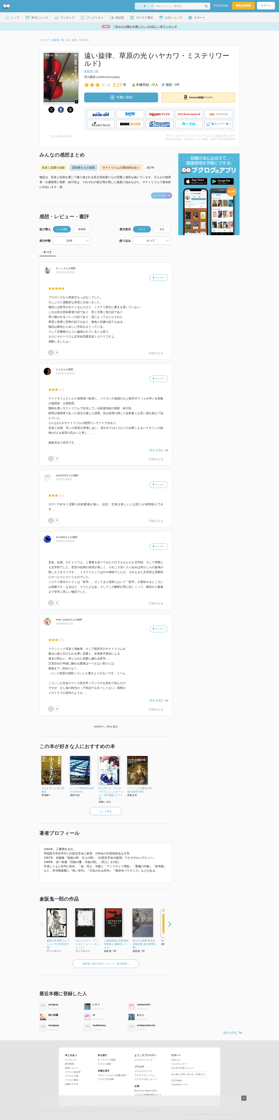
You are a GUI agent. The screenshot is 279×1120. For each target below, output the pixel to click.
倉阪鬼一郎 (91, 71)
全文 (162, 229)
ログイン (266, 5)
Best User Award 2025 (145, 1090)
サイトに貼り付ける (61, 135)
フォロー (159, 277)
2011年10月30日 (65, 272)
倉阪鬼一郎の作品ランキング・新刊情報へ (106, 963)
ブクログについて (143, 1060)
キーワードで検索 (107, 1060)
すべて (47, 252)
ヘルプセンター (179, 1064)
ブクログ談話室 (73, 1072)
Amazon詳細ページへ (201, 97)
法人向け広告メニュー (182, 1068)
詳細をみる (156, 353)
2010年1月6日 (64, 479)
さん (62, 268)
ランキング (70, 1060)
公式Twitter (176, 1080)
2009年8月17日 (64, 623)
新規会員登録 (243, 5)
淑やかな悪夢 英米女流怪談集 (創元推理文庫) (144, 944)
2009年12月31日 (65, 541)
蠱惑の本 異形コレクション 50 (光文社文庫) (58, 944)
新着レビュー (71, 1068)
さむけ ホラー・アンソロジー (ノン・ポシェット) (87, 944)
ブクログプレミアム (144, 1075)
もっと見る (160, 195)
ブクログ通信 (71, 1080)
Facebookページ (179, 1084)
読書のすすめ (71, 1084)
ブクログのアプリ (143, 1071)
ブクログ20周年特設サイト (148, 1094)
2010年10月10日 (65, 373)
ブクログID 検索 (106, 1079)
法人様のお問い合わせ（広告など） (189, 1074)
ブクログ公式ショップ (145, 1079)
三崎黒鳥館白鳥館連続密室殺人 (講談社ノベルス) (116, 944)
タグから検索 (104, 1064)
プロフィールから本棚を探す (112, 1075)
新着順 (82, 229)
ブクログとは (220, 5)
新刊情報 (69, 1064)
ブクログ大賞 (71, 1076)
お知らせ (175, 1060)
